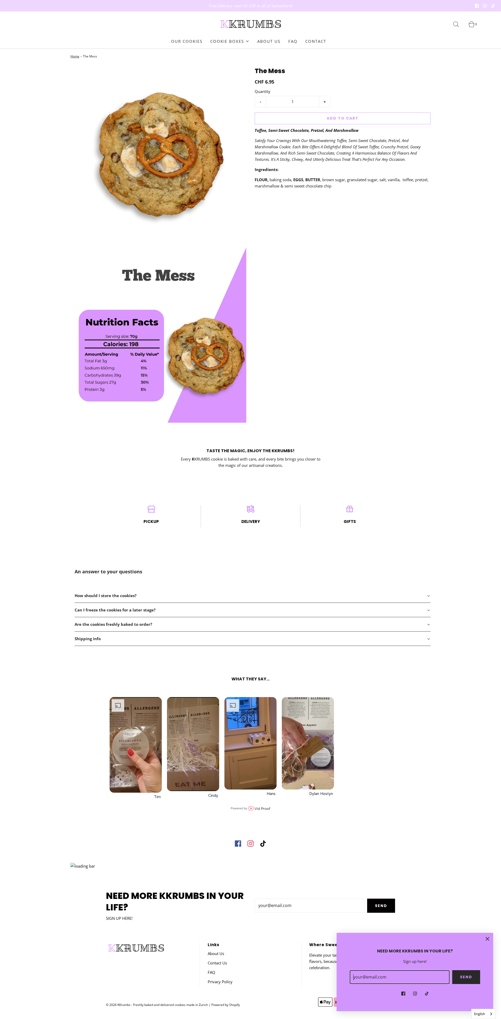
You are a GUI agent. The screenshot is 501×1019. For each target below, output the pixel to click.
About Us (269, 41)
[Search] (459, 24)
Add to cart (343, 118)
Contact (315, 41)
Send (381, 905)
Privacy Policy (220, 981)
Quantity (262, 91)
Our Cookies (186, 41)
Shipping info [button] (88, 638)
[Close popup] (487, 938)
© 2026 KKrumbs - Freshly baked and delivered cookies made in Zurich (157, 1005)
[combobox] (483, 1014)
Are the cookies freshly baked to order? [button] (113, 624)
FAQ (292, 41)
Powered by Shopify (225, 1005)
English (479, 1013)
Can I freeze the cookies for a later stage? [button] (116, 609)
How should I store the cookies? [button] (106, 595)
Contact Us (217, 962)
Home (74, 56)
